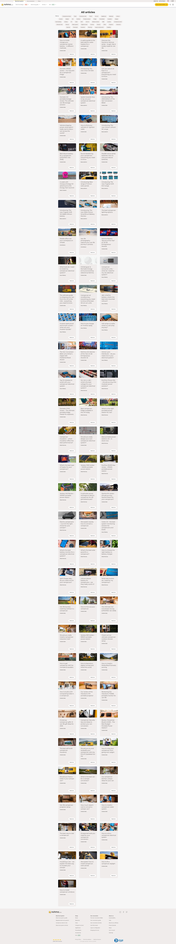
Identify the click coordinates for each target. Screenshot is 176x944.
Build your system (160, 4)
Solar (76, 922)
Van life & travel (94, 925)
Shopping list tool (94, 930)
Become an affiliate (113, 922)
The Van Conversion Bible (96, 917)
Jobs (110, 920)
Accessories (78, 932)
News (110, 927)
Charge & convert (79, 925)
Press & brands (112, 925)
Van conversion (30, 1)
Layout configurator (95, 927)
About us (156, 1)
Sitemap (111, 932)
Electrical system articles (62, 925)
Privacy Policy (78, 939)
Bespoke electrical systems (62, 920)
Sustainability (112, 917)
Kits (77, 935)
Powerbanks (78, 930)
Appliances (78, 927)
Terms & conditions (87, 939)
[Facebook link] (124, 912)
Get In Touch (162, 1)
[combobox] (168, 1)
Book (76, 917)
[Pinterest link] (127, 912)
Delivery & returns (97, 939)
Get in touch (112, 930)
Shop (39, 1)
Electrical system (19, 1)
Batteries (77, 920)
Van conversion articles (96, 922)
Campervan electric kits (61, 922)
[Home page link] (7, 4)
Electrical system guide (61, 917)
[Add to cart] (173, 4)
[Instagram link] (120, 912)
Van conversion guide (95, 920)
